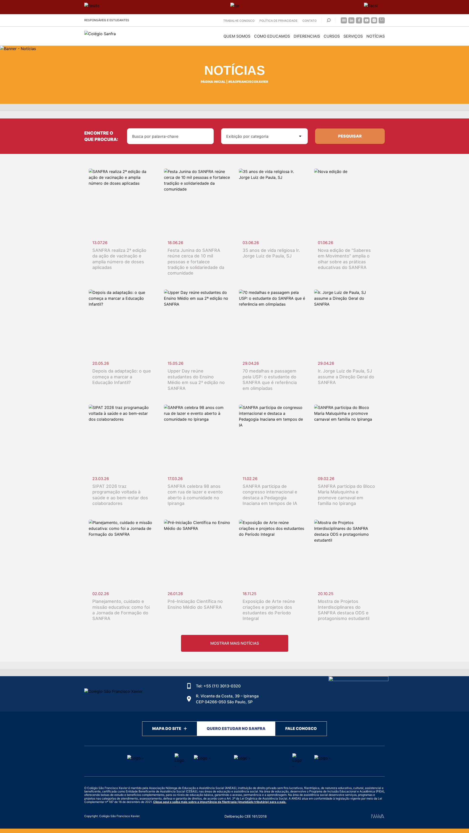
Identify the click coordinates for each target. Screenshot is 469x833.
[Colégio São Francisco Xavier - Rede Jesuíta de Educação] (358, 694)
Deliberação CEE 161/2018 (245, 816)
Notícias (375, 36)
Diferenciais (307, 36)
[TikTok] (382, 20)
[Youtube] (366, 20)
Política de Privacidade (278, 20)
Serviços (353, 36)
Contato (309, 20)
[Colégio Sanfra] (128, 36)
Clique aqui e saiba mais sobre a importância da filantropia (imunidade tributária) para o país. (219, 802)
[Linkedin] (351, 20)
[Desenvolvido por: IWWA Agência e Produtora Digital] (378, 816)
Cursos (332, 36)
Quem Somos (237, 36)
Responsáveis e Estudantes (106, 20)
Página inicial (213, 82)
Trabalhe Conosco (239, 20)
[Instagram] (374, 20)
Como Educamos (272, 36)
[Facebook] (359, 20)
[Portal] (344, 20)
